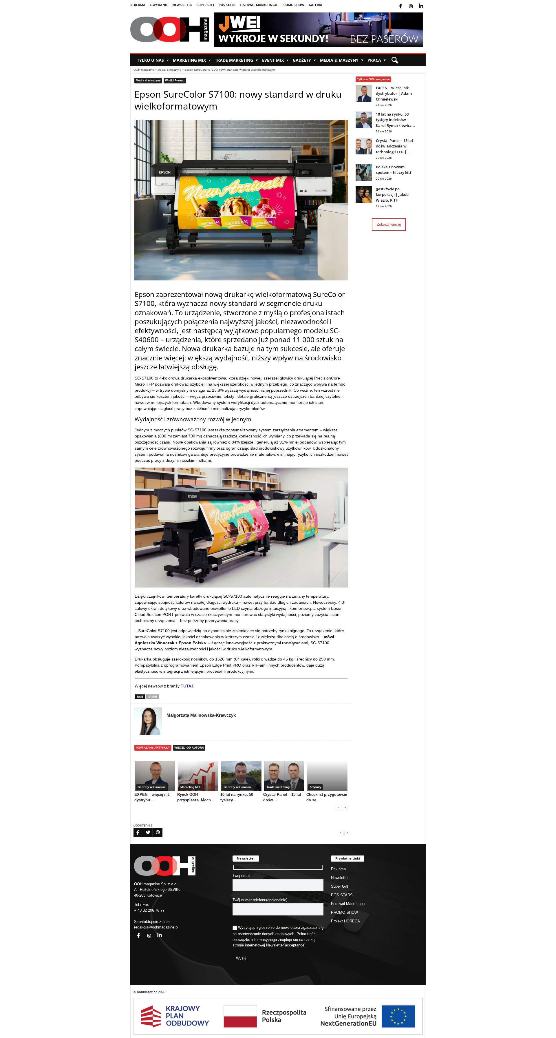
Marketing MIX (192, 60)
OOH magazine (143, 69)
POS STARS (227, 5)
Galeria (315, 5)
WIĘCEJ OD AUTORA (189, 747)
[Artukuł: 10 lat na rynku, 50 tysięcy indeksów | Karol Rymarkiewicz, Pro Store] (364, 127)
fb (405, 2)
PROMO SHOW (292, 5)
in (156, 932)
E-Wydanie (159, 5)
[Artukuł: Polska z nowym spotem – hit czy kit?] (364, 179)
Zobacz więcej (389, 224)
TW (144, 829)
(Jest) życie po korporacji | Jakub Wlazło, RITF (392, 194)
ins (415, 2)
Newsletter (182, 5)
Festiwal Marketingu (258, 5)
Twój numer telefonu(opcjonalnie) (260, 900)
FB (134, 829)
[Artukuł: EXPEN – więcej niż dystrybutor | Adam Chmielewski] (364, 100)
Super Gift (205, 5)
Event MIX (275, 60)
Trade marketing (236, 60)
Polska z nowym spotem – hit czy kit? (393, 169)
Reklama (137, 5)
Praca (376, 60)
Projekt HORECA (345, 921)
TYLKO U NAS (153, 60)
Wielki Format (174, 80)
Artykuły (315, 787)
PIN (154, 829)
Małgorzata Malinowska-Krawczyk (201, 715)
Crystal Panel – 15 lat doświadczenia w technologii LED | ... (394, 146)
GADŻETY (304, 60)
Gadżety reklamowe (152, 787)
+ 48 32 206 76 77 (149, 910)
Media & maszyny (341, 60)
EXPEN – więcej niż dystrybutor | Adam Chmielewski (394, 93)
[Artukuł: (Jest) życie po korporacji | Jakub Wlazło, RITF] (364, 201)
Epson (152, 696)
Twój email (241, 875)
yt (425, 2)
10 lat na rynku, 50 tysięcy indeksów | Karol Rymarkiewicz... (395, 120)
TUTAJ (187, 686)
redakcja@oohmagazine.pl (156, 927)
